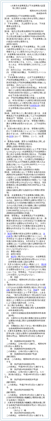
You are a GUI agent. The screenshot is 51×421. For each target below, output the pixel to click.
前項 (9, 233)
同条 (35, 290)
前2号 (13, 256)
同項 (26, 267)
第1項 (43, 264)
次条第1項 (34, 105)
